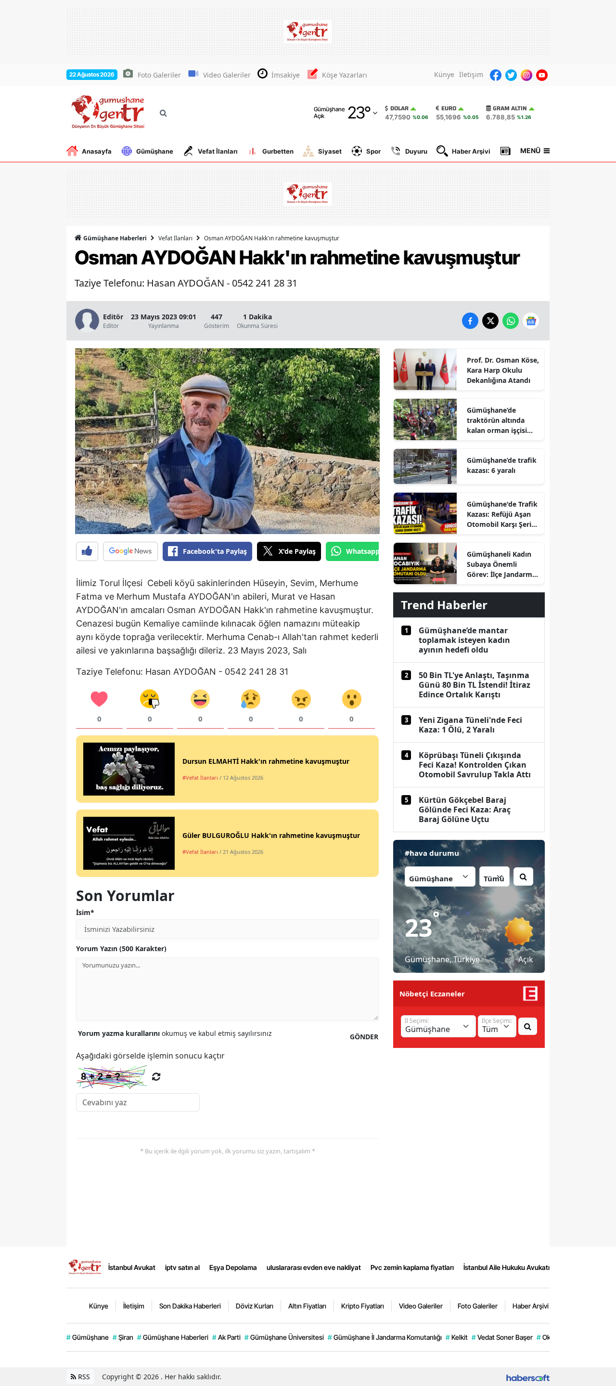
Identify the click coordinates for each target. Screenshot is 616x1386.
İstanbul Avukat (131, 1267)
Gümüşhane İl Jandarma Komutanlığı (385, 1337)
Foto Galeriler (159, 74)
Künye (444, 74)
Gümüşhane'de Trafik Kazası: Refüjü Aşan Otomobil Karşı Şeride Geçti (503, 514)
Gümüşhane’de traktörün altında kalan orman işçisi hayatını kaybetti (497, 420)
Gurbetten (278, 151)
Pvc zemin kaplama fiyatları (412, 1267)
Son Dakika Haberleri (190, 1306)
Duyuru (416, 151)
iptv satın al (182, 1267)
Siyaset (330, 151)
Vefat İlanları (218, 151)
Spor (373, 151)
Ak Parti (226, 1337)
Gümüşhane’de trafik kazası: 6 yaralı (502, 465)
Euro (448, 108)
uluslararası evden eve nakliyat (314, 1267)
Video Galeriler (227, 74)
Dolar (399, 108)
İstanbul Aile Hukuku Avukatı (506, 1267)
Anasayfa (97, 151)
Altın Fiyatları (307, 1306)
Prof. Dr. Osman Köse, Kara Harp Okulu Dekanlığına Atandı (503, 370)
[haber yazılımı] (528, 1377)
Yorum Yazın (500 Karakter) (121, 948)
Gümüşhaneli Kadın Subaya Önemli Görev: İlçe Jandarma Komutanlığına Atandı (501, 564)
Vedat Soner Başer (502, 1337)
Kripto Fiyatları (362, 1306)
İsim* (85, 912)
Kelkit (457, 1337)
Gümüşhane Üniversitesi (284, 1337)
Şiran (123, 1337)
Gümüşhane (154, 151)
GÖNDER (364, 1036)
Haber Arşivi (471, 151)
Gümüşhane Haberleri (114, 238)
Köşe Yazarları (344, 74)
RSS (83, 1376)
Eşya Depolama (233, 1267)
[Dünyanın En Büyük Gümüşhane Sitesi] (85, 1266)
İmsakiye (285, 74)
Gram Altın (510, 108)
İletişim (471, 74)
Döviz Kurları (254, 1306)
